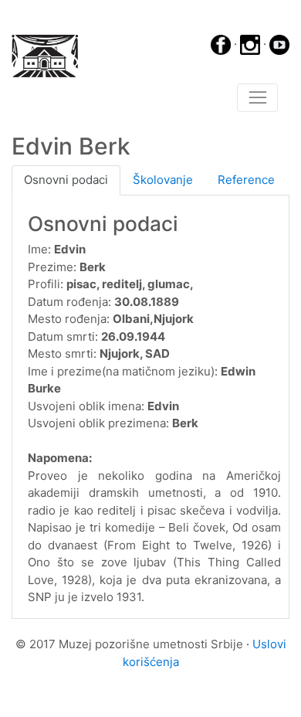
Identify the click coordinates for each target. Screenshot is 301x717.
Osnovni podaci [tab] (66, 179)
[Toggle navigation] (257, 98)
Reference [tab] (246, 179)
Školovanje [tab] (163, 179)
